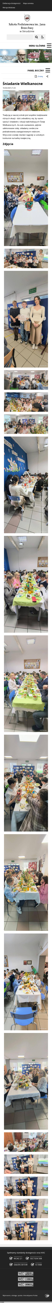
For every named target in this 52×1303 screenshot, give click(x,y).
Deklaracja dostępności (12, 3)
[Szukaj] (36, 37)
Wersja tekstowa (9, 7)
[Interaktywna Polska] (47, 1296)
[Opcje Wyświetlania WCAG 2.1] (42, 37)
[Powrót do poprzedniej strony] (47, 76)
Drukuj (40, 76)
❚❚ (5, 58)
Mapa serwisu (28, 3)
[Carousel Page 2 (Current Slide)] (28, 58)
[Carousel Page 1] (26, 58)
